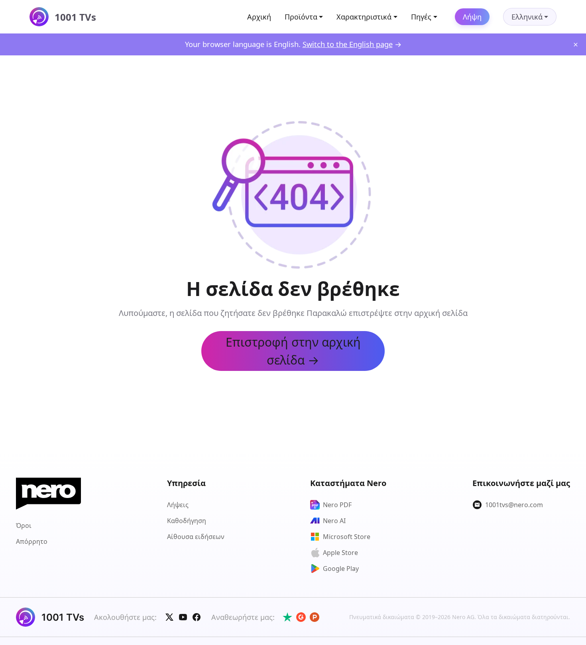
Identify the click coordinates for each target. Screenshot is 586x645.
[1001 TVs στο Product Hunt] (314, 617)
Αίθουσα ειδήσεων (195, 536)
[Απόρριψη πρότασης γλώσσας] (575, 44)
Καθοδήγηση (186, 520)
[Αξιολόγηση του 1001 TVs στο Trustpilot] (287, 617)
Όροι (23, 525)
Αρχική (259, 17)
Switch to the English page (348, 44)
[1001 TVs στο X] (169, 617)
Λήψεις (178, 504)
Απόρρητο (31, 541)
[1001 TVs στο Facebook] (196, 617)
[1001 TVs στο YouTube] (183, 617)
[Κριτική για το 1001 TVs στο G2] (301, 617)
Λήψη (472, 17)
